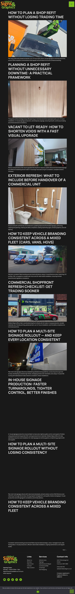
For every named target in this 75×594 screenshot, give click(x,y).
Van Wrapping (43, 569)
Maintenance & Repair (45, 564)
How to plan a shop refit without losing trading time (36, 14)
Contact (29, 566)
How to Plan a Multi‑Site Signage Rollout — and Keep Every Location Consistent (35, 335)
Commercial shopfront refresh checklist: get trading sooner (31, 286)
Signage (41, 562)
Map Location (31, 567)
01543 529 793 (61, 567)
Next (65, 550)
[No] (72, 591)
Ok (38, 591)
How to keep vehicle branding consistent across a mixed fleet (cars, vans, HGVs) (37, 237)
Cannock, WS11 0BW (62, 564)
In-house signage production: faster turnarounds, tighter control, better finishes (32, 386)
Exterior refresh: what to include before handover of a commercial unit (37, 179)
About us (29, 560)
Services (29, 562)
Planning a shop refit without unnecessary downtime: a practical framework (30, 71)
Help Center (30, 564)
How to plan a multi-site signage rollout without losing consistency (33, 448)
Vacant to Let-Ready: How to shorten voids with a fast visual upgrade (35, 131)
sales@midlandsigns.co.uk (64, 569)
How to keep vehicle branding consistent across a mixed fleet (37, 506)
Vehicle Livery (43, 560)
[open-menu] (71, 4)
